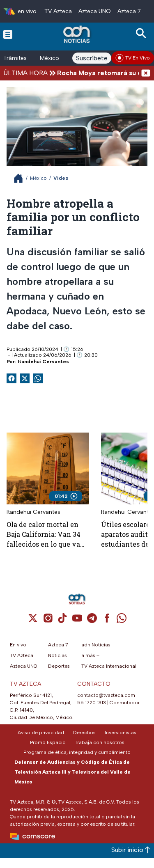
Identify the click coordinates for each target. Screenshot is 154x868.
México (49, 58)
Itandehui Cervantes (43, 361)
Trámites (15, 58)
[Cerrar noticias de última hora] (146, 73)
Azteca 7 (129, 11)
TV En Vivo (137, 58)
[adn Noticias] (77, 34)
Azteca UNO (94, 11)
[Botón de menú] (7, 34)
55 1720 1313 (91, 702)
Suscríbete (92, 58)
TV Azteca (58, 11)
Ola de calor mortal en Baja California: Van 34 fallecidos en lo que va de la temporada (43, 534)
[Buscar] (142, 33)
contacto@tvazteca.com (106, 695)
